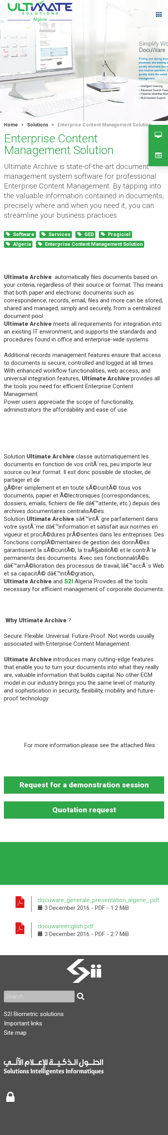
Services (59, 234)
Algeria (22, 244)
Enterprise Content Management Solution (94, 244)
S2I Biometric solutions (34, 1014)
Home (11, 125)
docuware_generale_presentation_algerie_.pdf (98, 900)
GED (89, 234)
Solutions (37, 125)
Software (23, 234)
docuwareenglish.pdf (65, 926)
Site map (15, 1032)
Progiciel (119, 234)
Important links (23, 1023)
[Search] (80, 996)
